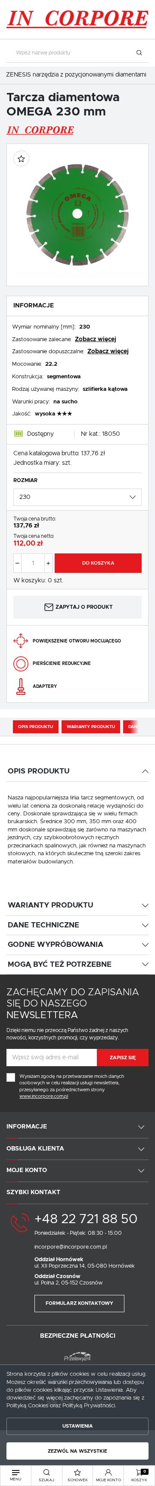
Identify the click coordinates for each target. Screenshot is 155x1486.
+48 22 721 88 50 (85, 1219)
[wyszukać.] (139, 53)
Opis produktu (35, 727)
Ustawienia (77, 1426)
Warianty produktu (91, 727)
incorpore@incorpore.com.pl (70, 1247)
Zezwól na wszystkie (77, 1451)
